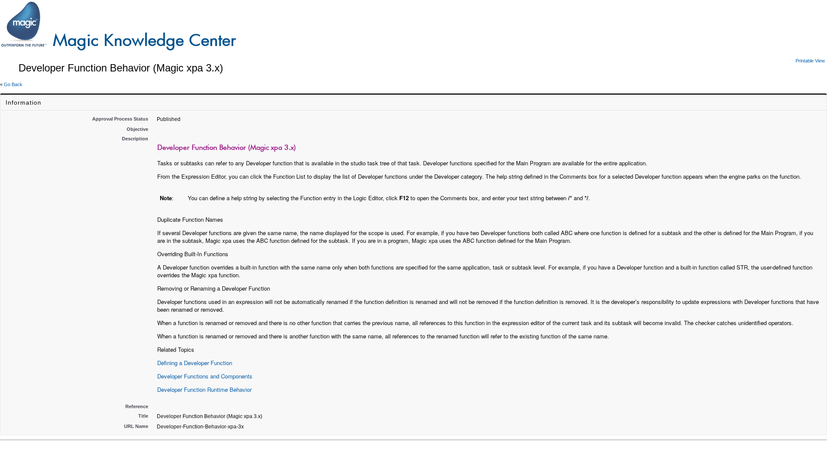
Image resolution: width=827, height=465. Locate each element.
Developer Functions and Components (204, 376)
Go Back (13, 84)
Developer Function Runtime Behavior (204, 389)
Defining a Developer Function (194, 363)
